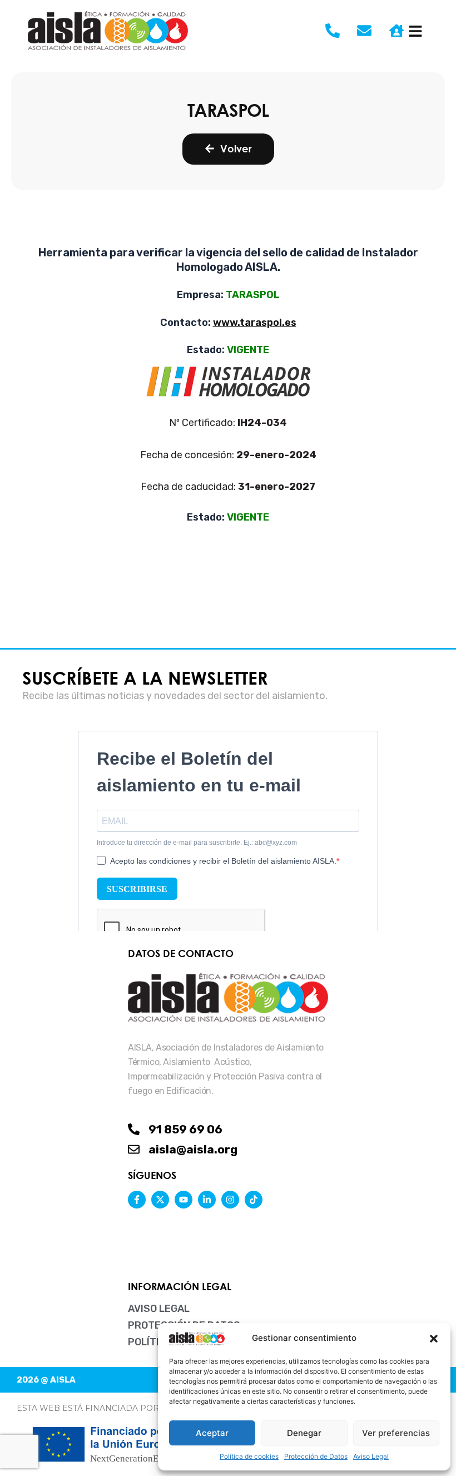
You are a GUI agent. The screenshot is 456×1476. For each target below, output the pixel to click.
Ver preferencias (396, 1433)
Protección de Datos (316, 1456)
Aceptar (212, 1433)
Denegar (304, 1433)
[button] (433, 1338)
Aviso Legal (371, 1456)
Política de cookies (249, 1456)
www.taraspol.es (254, 322)
